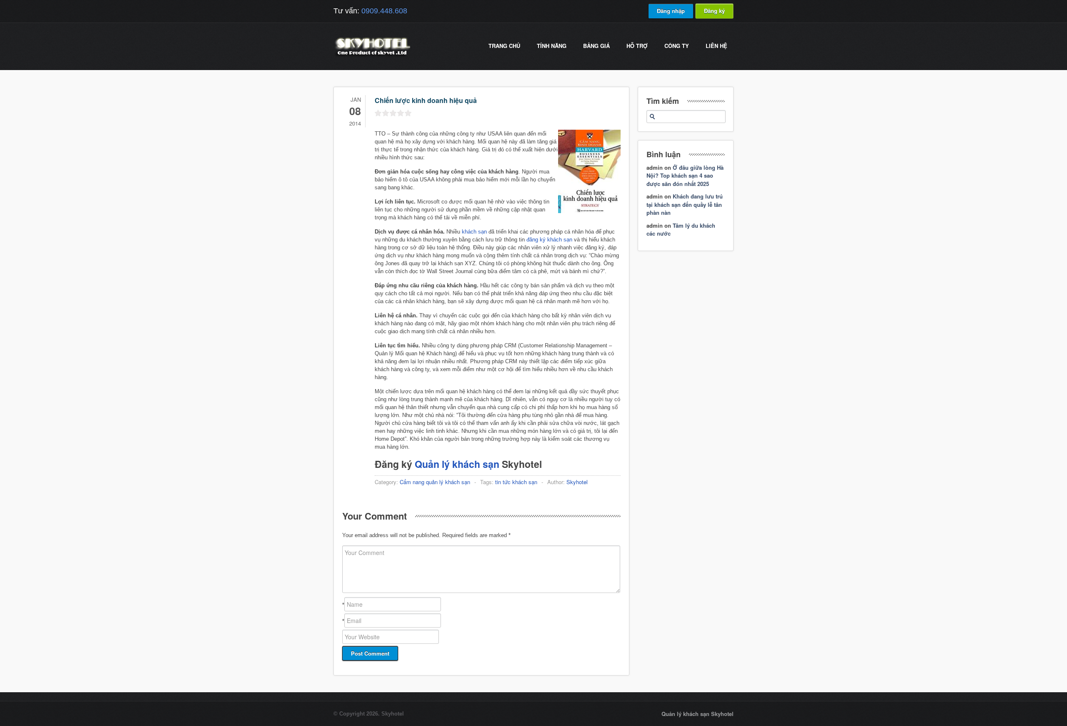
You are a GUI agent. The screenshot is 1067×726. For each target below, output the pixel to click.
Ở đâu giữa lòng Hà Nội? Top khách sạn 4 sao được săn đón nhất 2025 (685, 175)
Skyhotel (577, 482)
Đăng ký (714, 11)
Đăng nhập (671, 11)
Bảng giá (596, 46)
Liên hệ (716, 46)
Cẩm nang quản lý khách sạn (435, 482)
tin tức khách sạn (516, 482)
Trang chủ (504, 46)
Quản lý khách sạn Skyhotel (697, 714)
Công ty (676, 46)
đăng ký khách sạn (548, 239)
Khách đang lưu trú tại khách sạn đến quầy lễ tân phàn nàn (684, 204)
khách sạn (474, 232)
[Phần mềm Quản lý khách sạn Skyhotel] (371, 56)
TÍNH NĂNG (551, 46)
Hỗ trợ (637, 46)
